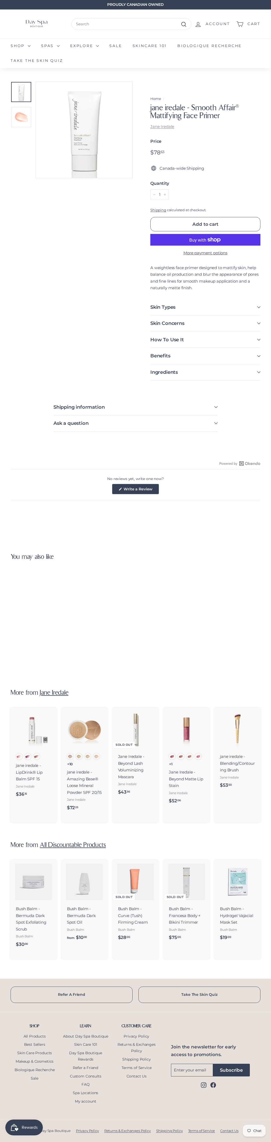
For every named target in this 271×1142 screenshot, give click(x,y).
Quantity (159, 183)
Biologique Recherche (209, 45)
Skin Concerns (167, 323)
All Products (35, 1036)
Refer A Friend (71, 994)
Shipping (158, 210)
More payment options (205, 252)
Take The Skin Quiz (199, 994)
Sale (115, 45)
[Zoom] (84, 130)
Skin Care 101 (85, 1044)
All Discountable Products (73, 845)
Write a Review (141, 490)
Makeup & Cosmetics (34, 1061)
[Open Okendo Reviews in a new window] (239, 463)
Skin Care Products (34, 1053)
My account (85, 1101)
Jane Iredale (162, 126)
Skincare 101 (150, 45)
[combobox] (131, 24)
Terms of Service (136, 1067)
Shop (18, 45)
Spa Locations (85, 1092)
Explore (82, 45)
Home (155, 99)
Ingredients (164, 372)
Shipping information (79, 407)
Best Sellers (34, 1044)
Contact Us (137, 1076)
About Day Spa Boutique (85, 1036)
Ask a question (70, 423)
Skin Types (162, 307)
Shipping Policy (136, 1059)
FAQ (86, 1084)
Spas (48, 45)
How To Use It (167, 340)
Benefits (160, 356)
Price (155, 141)
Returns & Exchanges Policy (137, 1047)
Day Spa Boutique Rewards (85, 1056)
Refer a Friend (85, 1067)
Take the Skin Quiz (37, 60)
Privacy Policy (136, 1036)
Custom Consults (85, 1076)
